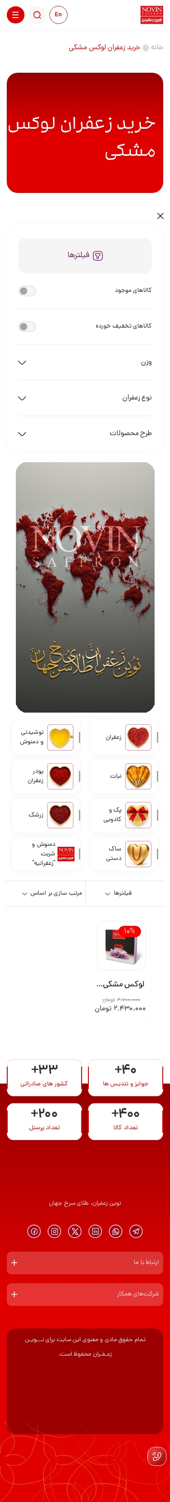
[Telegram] (136, 1231)
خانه (157, 47)
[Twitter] (75, 1231)
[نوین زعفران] (152, 15)
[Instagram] (54, 1231)
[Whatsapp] (115, 1231)
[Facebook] (34, 1231)
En (58, 15)
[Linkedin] (95, 1231)
